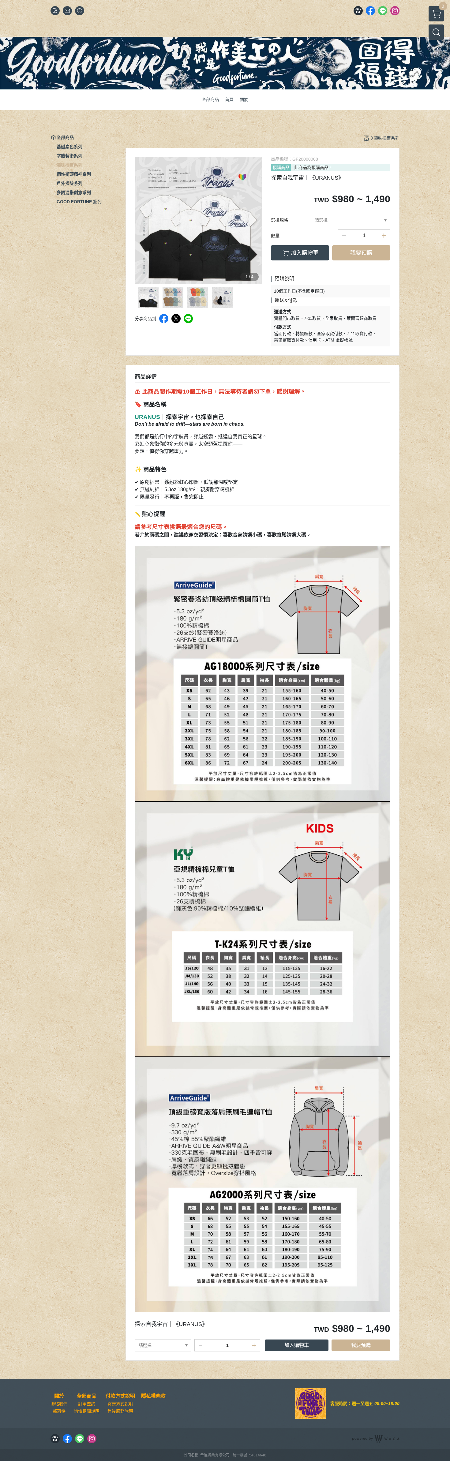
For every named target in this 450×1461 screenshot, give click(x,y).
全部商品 (86, 1396)
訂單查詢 (86, 1404)
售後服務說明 (120, 1411)
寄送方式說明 (120, 1404)
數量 (275, 235)
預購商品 (281, 167)
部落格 (59, 1411)
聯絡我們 (59, 1404)
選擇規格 (279, 220)
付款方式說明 (120, 1396)
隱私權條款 (153, 1396)
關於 (59, 1396)
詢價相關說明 (86, 1411)
